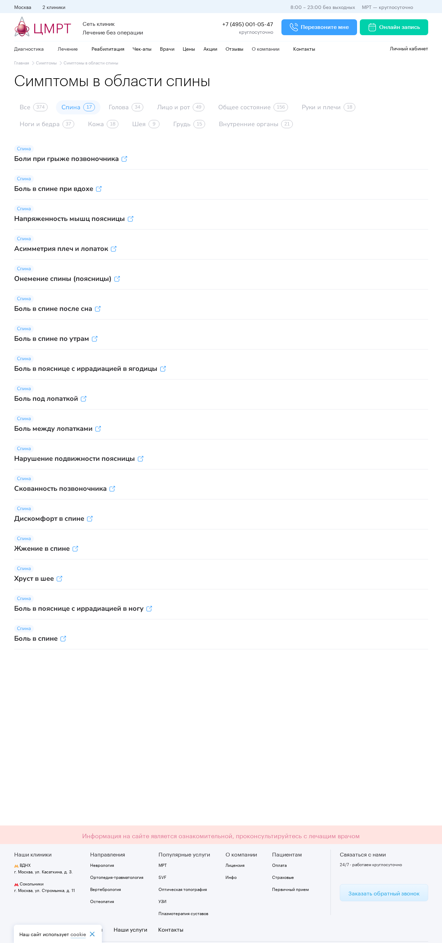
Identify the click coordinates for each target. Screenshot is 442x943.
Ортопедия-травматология (116, 876)
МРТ (162, 864)
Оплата (279, 864)
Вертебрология (105, 888)
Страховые (283, 876)
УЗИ (162, 901)
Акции (210, 48)
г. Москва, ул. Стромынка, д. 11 (44, 886)
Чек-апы (142, 48)
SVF (162, 876)
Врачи (167, 48)
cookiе (78, 933)
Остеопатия (102, 901)
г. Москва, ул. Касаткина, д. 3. (43, 867)
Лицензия (234, 864)
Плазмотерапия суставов (183, 913)
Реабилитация (108, 48)
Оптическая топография (182, 888)
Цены (189, 48)
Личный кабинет (408, 48)
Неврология (102, 864)
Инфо (231, 876)
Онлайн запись (399, 27)
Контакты (304, 48)
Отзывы (234, 48)
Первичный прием (290, 888)
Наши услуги (130, 928)
